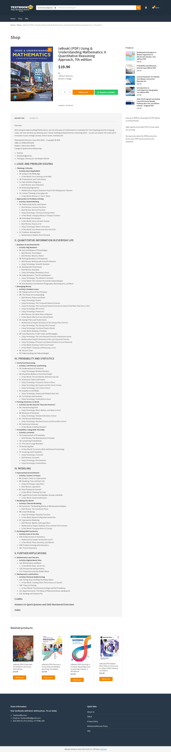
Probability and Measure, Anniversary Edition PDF (147, 67)
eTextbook (69, 105)
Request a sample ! (107, 92)
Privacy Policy (92, 721)
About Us (90, 712)
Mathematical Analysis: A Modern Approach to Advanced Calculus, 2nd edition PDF (146, 55)
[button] (50, 50)
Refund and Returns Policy (97, 726)
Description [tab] (19, 118)
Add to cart (83, 92)
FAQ (26, 18)
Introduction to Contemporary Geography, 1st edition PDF (147, 90)
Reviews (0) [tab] (34, 118)
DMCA (89, 716)
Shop (20, 18)
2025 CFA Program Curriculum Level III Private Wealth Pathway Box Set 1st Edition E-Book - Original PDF (148, 102)
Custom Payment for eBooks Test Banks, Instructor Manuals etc (148, 79)
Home (12, 18)
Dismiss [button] (104, 749)
